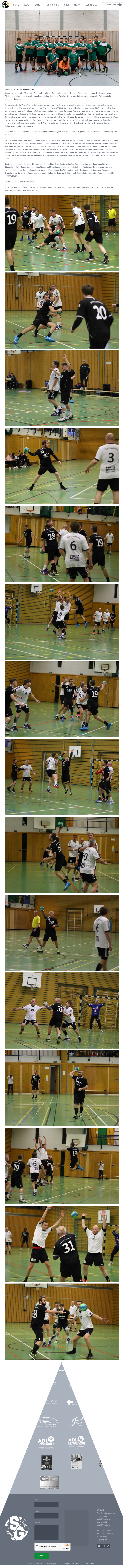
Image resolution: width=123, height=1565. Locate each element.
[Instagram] (103, 1546)
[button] (41, 5)
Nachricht (38, 1523)
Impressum (69, 1563)
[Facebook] (99, 1546)
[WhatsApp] (108, 1546)
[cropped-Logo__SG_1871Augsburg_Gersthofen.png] (5, 4)
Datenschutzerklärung (85, 1563)
